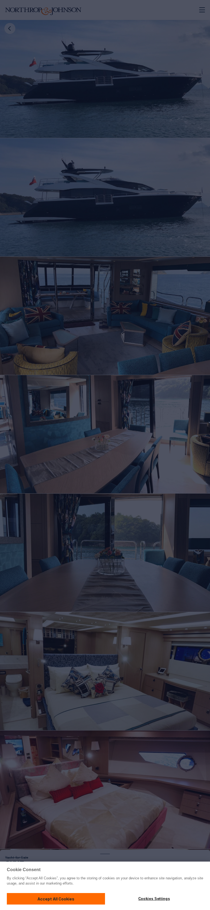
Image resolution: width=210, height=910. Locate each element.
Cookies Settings (154, 899)
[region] (105, 886)
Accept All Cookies (55, 898)
